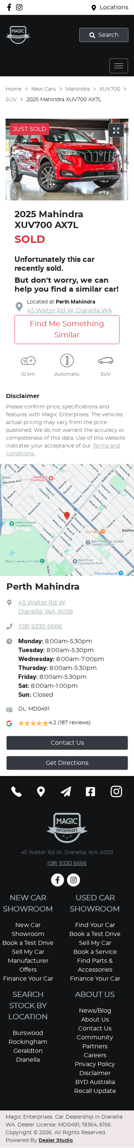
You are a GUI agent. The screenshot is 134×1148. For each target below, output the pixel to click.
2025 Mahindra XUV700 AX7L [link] (63, 99)
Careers (95, 1055)
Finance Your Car (28, 979)
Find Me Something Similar (67, 329)
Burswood (28, 1033)
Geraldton (28, 1051)
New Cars (43, 89)
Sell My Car (28, 952)
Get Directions (67, 763)
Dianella (28, 1060)
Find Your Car (95, 925)
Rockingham (28, 1042)
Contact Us (67, 743)
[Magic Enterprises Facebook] (11, 7)
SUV (11, 99)
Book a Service (95, 952)
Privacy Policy (95, 1064)
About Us (95, 1020)
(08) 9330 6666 (40, 626)
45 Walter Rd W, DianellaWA (69, 311)
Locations (114, 7)
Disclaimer (95, 1073)
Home (14, 89)
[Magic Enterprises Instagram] (21, 7)
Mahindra (78, 89)
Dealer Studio (56, 1140)
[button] (118, 65)
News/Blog (95, 1011)
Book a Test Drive (28, 943)
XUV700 (109, 89)
